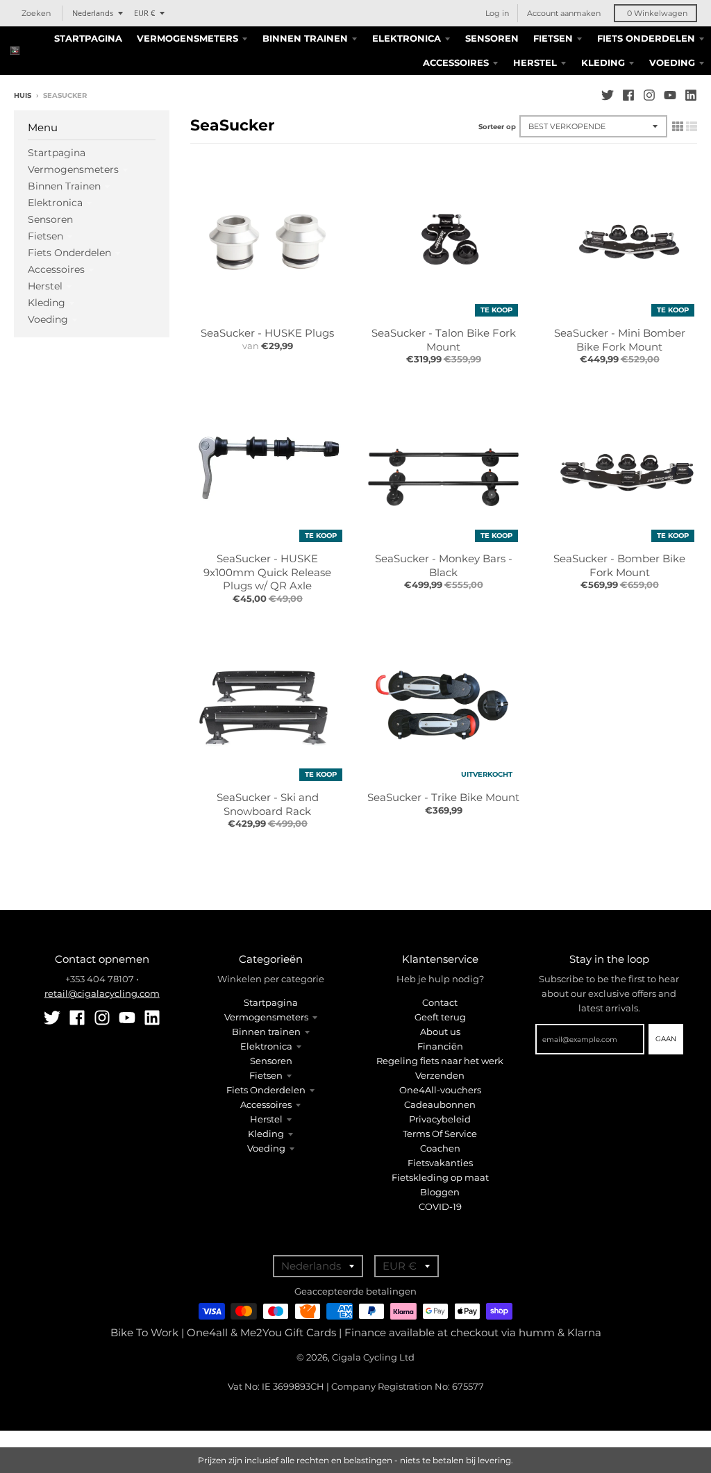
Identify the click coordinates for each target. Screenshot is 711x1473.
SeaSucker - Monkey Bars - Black (443, 565)
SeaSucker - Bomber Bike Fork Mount (619, 565)
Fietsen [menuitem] (553, 38)
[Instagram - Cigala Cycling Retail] (649, 95)
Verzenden (440, 1075)
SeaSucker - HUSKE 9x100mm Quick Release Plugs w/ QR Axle (267, 572)
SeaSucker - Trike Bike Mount (443, 797)
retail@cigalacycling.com (102, 993)
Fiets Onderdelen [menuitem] (646, 38)
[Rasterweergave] (677, 126)
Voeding (48, 319)
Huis (22, 95)
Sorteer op (497, 126)
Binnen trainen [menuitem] (305, 38)
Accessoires (56, 269)
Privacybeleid (440, 1119)
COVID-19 (440, 1206)
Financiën (440, 1046)
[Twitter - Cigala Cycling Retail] (607, 95)
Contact (440, 1002)
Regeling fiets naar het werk (439, 1060)
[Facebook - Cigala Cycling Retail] (628, 95)
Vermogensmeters (73, 169)
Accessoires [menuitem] (456, 62)
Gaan (665, 1038)
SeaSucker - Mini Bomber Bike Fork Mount (619, 339)
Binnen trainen (64, 186)
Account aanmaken (564, 13)
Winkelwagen (657, 13)
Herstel (45, 286)
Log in (497, 13)
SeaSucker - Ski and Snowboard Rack (268, 804)
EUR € (144, 13)
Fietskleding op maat (440, 1177)
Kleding (46, 302)
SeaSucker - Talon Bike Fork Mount (443, 339)
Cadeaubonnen (440, 1104)
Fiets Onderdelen (69, 252)
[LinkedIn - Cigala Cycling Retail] (691, 95)
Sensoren (50, 219)
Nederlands (92, 13)
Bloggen (440, 1191)
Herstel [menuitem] (535, 62)
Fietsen (45, 236)
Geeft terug (440, 1016)
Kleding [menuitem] (603, 62)
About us (440, 1031)
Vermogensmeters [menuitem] (187, 38)
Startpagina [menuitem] (88, 38)
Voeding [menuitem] (672, 62)
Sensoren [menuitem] (492, 38)
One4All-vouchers (440, 1089)
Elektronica (55, 202)
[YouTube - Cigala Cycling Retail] (670, 95)
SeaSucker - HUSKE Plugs (267, 332)
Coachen (440, 1148)
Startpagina (56, 152)
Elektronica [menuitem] (406, 38)
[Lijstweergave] (691, 126)
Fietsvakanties (440, 1162)
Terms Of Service (440, 1133)
